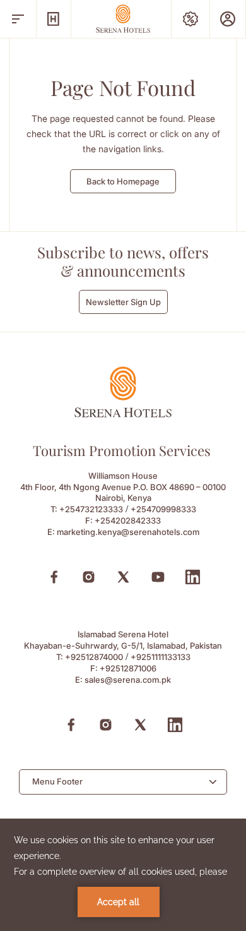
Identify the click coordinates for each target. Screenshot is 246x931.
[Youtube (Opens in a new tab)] (158, 577)
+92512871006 (128, 668)
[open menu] (18, 18)
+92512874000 (94, 657)
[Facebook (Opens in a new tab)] (54, 577)
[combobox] (123, 782)
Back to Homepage (123, 181)
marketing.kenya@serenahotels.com (128, 532)
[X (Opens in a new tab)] (123, 577)
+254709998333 (163, 509)
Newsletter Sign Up (123, 302)
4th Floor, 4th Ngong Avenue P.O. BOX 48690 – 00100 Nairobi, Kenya (123, 492)
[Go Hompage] (123, 18)
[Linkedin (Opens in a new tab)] (193, 577)
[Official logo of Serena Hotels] (123, 414)
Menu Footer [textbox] (57, 781)
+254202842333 (128, 520)
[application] (123, 875)
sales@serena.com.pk (128, 680)
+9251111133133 (160, 657)
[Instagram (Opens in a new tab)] (89, 577)
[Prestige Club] (227, 19)
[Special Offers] (190, 19)
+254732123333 (91, 509)
